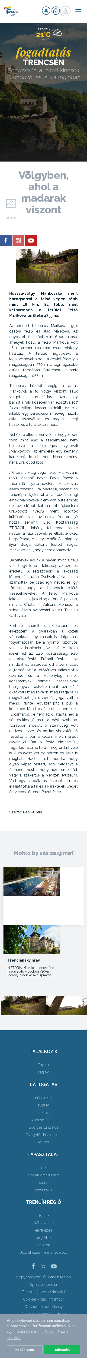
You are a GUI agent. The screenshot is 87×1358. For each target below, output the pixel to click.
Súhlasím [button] (62, 1350)
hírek (44, 1168)
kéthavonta (43, 1223)
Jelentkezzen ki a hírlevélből (43, 1252)
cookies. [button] (14, 1338)
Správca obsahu (43, 1284)
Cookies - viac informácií (43, 1299)
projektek (43, 1237)
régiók (43, 1072)
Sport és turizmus (43, 1127)
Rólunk (43, 1215)
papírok (43, 1245)
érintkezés (43, 1230)
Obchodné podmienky (43, 1306)
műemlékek (44, 1098)
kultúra (43, 1105)
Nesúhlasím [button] (24, 1350)
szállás (43, 1112)
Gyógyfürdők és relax (43, 1135)
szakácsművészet (44, 1120)
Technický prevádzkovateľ (43, 1292)
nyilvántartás (46, 10)
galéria (11, 217)
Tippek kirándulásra (44, 1175)
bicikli (43, 1182)
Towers (44, 1142)
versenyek (43, 1190)
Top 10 (43, 1065)
